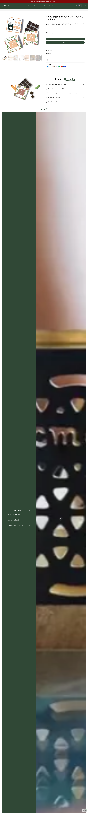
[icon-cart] (85, 6)
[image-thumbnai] (4, 58)
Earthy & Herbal (36, 9)
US (80, 5)
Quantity (48, 32)
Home (31, 9)
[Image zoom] (22, 35)
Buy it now (65, 42)
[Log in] (83, 5)
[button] (65, 39)
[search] (76, 6)
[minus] (47, 34)
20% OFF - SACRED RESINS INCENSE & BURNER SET (41, 1)
